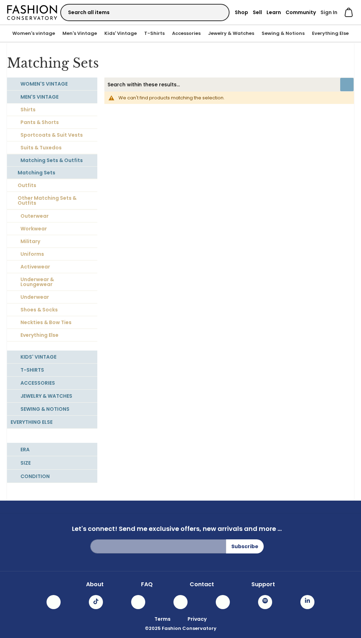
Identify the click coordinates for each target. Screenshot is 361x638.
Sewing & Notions (283, 33)
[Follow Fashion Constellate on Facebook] (138, 602)
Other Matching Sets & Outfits (47, 200)
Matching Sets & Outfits (51, 160)
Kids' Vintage (120, 33)
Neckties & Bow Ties (46, 322)
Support (263, 584)
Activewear (35, 266)
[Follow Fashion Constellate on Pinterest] (223, 602)
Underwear (34, 297)
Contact (202, 584)
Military (30, 241)
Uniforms (32, 254)
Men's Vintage (79, 33)
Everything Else (330, 33)
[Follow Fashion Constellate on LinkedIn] (307, 602)
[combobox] (145, 12)
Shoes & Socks (39, 309)
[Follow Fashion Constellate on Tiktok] (96, 602)
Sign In (328, 12)
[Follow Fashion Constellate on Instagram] (54, 602)
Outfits (27, 185)
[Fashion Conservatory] (32, 12)
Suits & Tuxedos (41, 147)
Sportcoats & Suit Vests (51, 134)
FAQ (147, 584)
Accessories (186, 33)
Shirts (28, 109)
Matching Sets (36, 172)
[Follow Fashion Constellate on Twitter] (180, 602)
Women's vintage (33, 33)
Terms (162, 618)
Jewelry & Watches (231, 33)
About (95, 584)
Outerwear (34, 215)
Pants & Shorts (39, 122)
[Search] (218, 12)
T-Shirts (154, 33)
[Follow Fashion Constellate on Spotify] (265, 602)
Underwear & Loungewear (37, 282)
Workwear (33, 228)
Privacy (197, 618)
